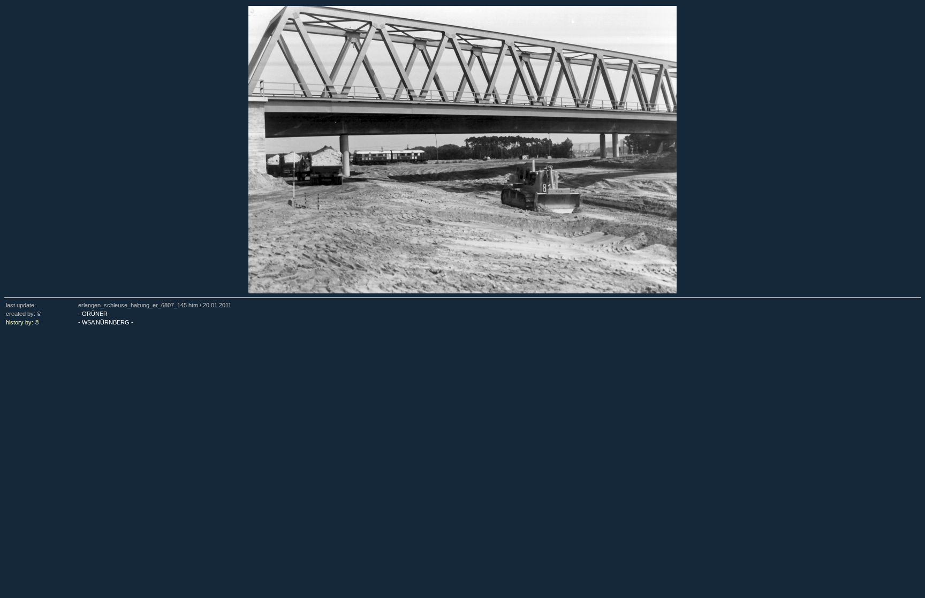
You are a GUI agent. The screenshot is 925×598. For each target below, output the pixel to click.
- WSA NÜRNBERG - (105, 322)
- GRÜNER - (94, 314)
